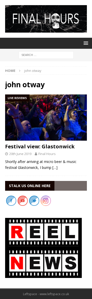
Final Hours (47, 153)
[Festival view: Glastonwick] (46, 117)
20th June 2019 (20, 153)
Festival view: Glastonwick (40, 146)
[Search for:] (46, 54)
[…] (54, 167)
